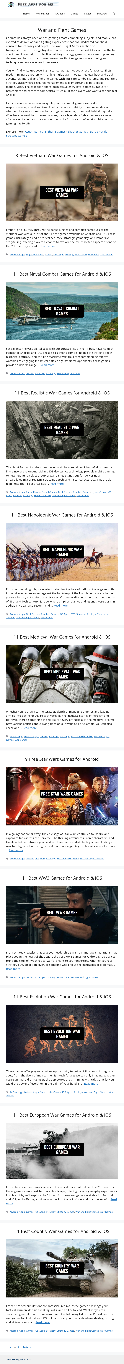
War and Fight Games (87, 254)
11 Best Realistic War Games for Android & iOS (62, 393)
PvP (37, 858)
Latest (87, 13)
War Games (106, 254)
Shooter (17, 495)
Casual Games (49, 491)
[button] (114, 13)
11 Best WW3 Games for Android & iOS (62, 878)
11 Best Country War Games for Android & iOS (62, 1231)
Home (26, 13)
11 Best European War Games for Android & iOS (62, 1115)
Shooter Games (78, 131)
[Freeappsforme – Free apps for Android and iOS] (32, 4)
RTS (73, 613)
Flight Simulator (34, 254)
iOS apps (60, 13)
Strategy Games (16, 135)
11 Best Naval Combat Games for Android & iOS (62, 274)
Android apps (42, 13)
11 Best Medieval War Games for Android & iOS (62, 637)
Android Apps (17, 254)
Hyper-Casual (98, 491)
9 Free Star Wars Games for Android (62, 759)
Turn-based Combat (82, 736)
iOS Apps (58, 254)
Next (26, 1346)
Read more (48, 246)
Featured (102, 13)
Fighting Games (55, 131)
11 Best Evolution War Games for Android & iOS (62, 997)
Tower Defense (42, 495)
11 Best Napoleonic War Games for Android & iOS (62, 515)
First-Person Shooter (70, 491)
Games (74, 13)
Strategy (69, 254)
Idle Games (55, 1092)
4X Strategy (16, 736)
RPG (42, 858)
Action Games (34, 131)
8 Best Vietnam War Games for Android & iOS (62, 155)
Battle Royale (98, 131)
